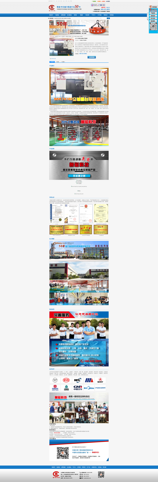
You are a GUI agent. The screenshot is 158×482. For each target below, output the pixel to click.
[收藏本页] (98, 1)
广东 (54, 1)
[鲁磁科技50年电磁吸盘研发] (79, 27)
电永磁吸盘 (69, 18)
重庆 (71, 1)
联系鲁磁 (99, 467)
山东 (63, 1)
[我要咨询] (153, 19)
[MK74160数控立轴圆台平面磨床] (61, 55)
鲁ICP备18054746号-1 (68, 478)
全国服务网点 (94, 467)
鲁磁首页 (53, 467)
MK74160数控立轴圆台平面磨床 (77, 36)
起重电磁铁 (63, 467)
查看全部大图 (53, 58)
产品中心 (74, 467)
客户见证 (88, 467)
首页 (53, 36)
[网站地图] (107, 1)
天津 (66, 1)
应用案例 (79, 467)
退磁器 (62, 18)
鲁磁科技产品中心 (58, 36)
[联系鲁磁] (103, 1)
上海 (56, 1)
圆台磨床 (59, 18)
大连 (68, 1)
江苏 (59, 1)
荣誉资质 (83, 467)
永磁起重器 (56, 18)
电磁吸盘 (65, 18)
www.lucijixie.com (58, 434)
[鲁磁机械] (52, 8)
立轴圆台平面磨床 (68, 36)
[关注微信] (93, 1)
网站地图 (104, 467)
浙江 (61, 1)
